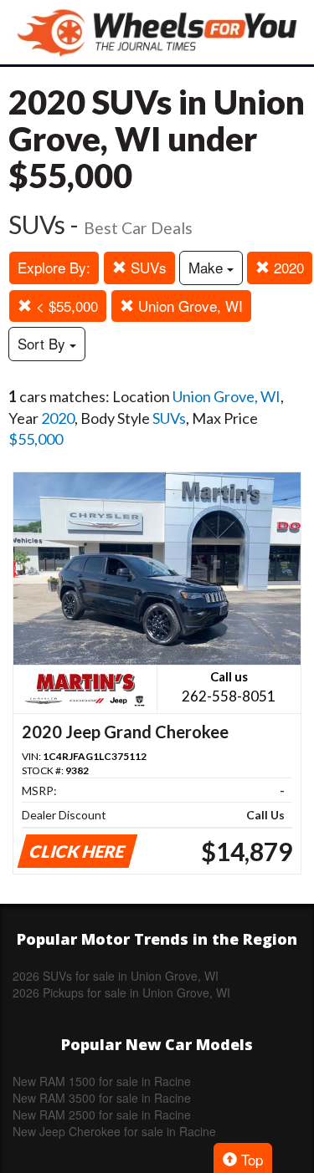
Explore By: (54, 267)
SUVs (146, 267)
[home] (157, 32)
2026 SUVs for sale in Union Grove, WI (116, 975)
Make (207, 267)
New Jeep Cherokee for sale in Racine (114, 1131)
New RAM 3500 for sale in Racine (102, 1097)
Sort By (43, 343)
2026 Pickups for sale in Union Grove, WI (121, 992)
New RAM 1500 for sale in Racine (102, 1081)
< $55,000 (65, 305)
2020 (287, 267)
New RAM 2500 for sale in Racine (102, 1114)
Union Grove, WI (188, 305)
